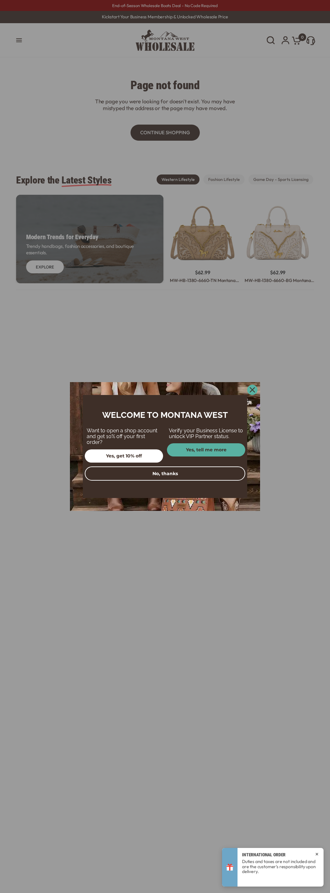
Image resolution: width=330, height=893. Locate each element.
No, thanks (165, 473)
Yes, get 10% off (124, 456)
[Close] (252, 390)
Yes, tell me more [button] (206, 450)
